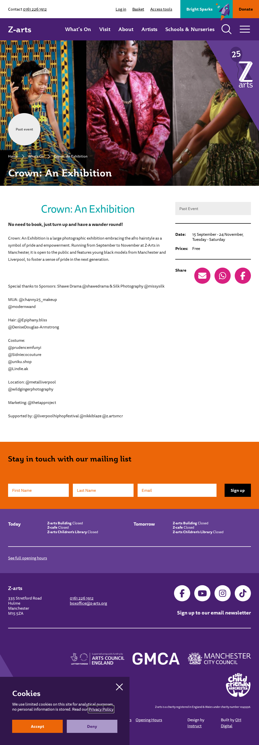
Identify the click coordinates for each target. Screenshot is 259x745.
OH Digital (231, 722)
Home (13, 156)
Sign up (238, 490)
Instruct (194, 726)
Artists (149, 29)
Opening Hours (149, 719)
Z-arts (19, 29)
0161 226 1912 (35, 9)
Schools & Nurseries (189, 29)
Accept (37, 726)
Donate (246, 9)
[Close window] (119, 687)
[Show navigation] (245, 29)
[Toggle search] (227, 29)
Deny (92, 726)
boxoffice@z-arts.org (88, 603)
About (125, 29)
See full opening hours (27, 558)
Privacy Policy (101, 709)
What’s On (78, 29)
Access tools (161, 9)
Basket (138, 9)
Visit (104, 29)
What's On (36, 156)
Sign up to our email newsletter (214, 612)
